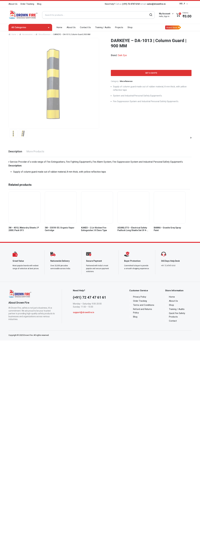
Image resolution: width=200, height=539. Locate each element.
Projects (119, 27)
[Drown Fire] (23, 15)
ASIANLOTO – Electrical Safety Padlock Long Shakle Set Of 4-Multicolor (132, 229)
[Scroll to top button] (193, 532)
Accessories (27, 34)
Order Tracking (27, 4)
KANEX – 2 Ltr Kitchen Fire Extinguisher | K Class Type (94, 229)
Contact (173, 321)
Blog (39, 4)
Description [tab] (15, 151)
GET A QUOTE (151, 73)
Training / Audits (103, 27)
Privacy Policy (139, 297)
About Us (12, 4)
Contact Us (85, 27)
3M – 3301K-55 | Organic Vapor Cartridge (59, 229)
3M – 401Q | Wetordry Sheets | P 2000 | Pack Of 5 (23, 229)
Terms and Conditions (143, 305)
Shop (130, 27)
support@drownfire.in (83, 312)
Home (59, 27)
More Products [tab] (35, 151)
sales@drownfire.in (156, 4)
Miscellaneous (44, 34)
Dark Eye (122, 55)
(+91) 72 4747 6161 (131, 4)
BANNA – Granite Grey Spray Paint (167, 229)
